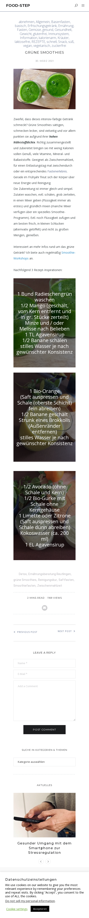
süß (71, 42)
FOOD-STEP (18, 5)
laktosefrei (22, 42)
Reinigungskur (47, 579)
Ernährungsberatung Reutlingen (49, 574)
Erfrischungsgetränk (42, 26)
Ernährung (65, 26)
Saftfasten (66, 579)
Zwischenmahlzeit (49, 585)
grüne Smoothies (24, 579)
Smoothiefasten (24, 585)
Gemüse (35, 30)
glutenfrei (40, 34)
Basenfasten (60, 22)
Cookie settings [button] (17, 909)
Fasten (22, 30)
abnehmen (26, 22)
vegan (27, 46)
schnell (52, 42)
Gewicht (26, 34)
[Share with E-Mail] (44, 608)
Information (28, 38)
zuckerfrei (59, 46)
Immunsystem (58, 34)
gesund (47, 30)
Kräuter (63, 38)
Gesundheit (63, 30)
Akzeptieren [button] (40, 908)
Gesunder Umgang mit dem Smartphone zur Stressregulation (44, 848)
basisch (20, 26)
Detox (23, 574)
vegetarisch (41, 46)
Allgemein (43, 22)
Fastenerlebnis (57, 171)
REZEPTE (38, 42)
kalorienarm (47, 38)
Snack (62, 42)
